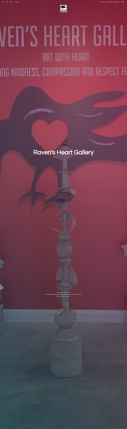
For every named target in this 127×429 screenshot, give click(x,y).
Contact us (17, 1)
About (7, 1)
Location (11, 1)
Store (3, 1)
